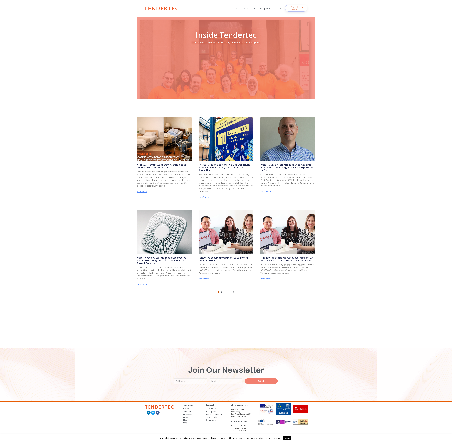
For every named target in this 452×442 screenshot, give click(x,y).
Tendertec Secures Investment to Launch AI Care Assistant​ (223, 259)
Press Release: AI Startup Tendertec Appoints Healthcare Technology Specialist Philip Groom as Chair (286, 167)
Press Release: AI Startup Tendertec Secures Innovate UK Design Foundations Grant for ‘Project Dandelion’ (161, 260)
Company (188, 405)
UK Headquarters (239, 405)
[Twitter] (153, 413)
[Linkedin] (149, 413)
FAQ (261, 8)
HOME (236, 8)
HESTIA (245, 8)
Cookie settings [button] (273, 438)
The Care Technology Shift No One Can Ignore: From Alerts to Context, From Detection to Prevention (225, 167)
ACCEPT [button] (287, 438)
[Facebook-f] (158, 413)
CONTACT (277, 8)
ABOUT (253, 8)
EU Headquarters (239, 421)
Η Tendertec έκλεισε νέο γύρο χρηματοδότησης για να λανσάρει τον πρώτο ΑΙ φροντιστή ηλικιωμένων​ (286, 259)
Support (210, 405)
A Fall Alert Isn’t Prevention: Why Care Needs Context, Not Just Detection (161, 166)
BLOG (268, 8)
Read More (142, 192)
